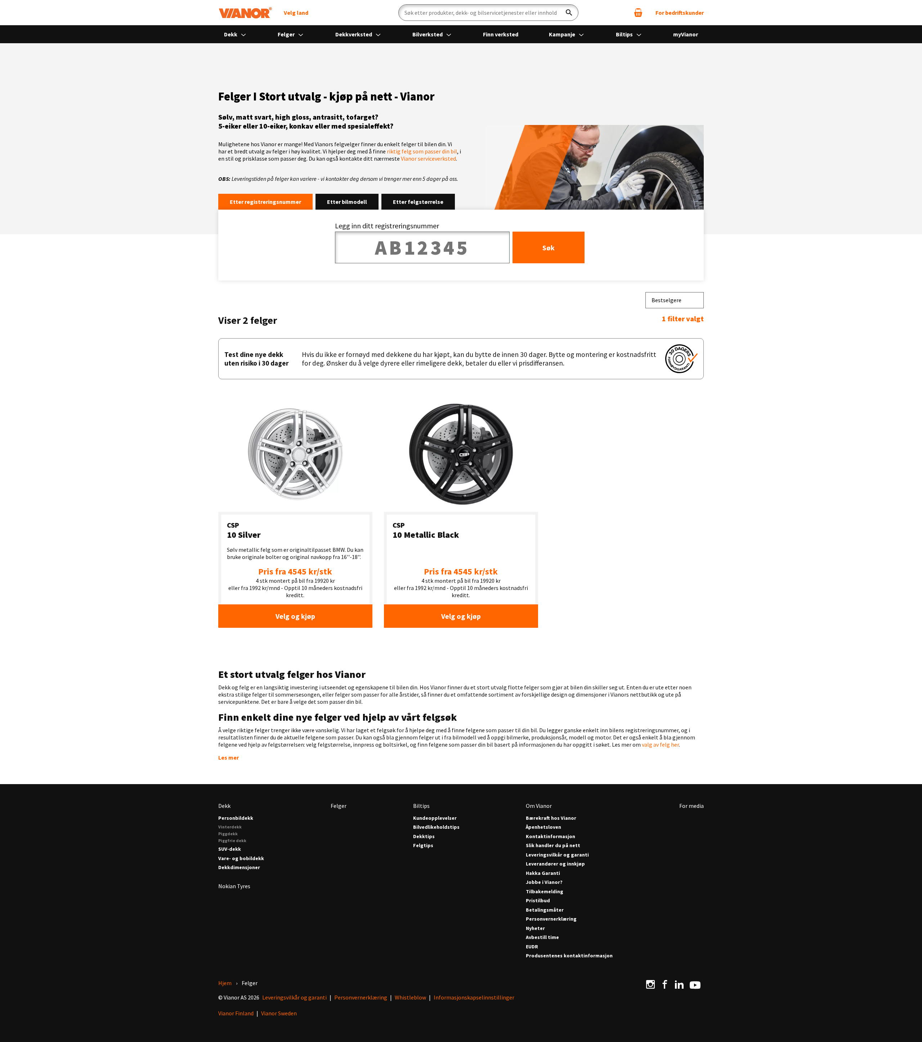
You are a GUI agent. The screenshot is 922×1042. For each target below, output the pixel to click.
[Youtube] (695, 984)
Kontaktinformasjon (550, 836)
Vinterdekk (230, 826)
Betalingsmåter (545, 910)
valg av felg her (660, 744)
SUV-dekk (229, 849)
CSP (233, 524)
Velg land (296, 12)
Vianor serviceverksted (428, 158)
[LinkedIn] (679, 984)
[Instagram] (650, 984)
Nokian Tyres (234, 886)
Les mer (228, 757)
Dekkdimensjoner (239, 867)
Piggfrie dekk (232, 840)
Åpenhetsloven (543, 827)
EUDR (532, 947)
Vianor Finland (236, 1013)
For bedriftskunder (679, 12)
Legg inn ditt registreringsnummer (387, 225)
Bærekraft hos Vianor (551, 818)
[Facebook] (665, 984)
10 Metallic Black (426, 534)
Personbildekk (235, 818)
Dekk (231, 34)
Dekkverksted (354, 34)
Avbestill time (542, 937)
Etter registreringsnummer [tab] (265, 201)
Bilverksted (428, 34)
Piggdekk (228, 833)
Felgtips (423, 845)
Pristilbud (538, 901)
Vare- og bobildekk (241, 858)
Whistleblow (410, 997)
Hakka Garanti (543, 873)
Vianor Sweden (279, 1013)
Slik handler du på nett (553, 845)
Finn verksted (500, 34)
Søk (548, 247)
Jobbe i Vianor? (544, 882)
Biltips (625, 34)
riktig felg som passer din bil (422, 151)
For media (691, 805)
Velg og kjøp (295, 616)
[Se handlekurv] (638, 12)
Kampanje (562, 34)
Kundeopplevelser (435, 818)
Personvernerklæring (551, 919)
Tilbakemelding (544, 892)
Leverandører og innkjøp (555, 864)
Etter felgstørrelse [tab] (418, 201)
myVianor (685, 34)
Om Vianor (539, 805)
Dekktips (424, 836)
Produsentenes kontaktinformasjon (569, 956)
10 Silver (244, 534)
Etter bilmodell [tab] (347, 201)
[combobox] (674, 300)
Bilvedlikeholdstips (436, 827)
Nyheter (535, 928)
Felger (287, 34)
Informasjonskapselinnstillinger (474, 997)
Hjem (225, 983)
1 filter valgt (683, 318)
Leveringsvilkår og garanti (557, 855)
